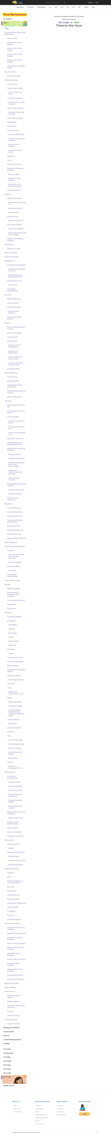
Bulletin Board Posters (41, 1114)
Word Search (61, 1108)
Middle (86, 7)
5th (73, 7)
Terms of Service (17, 1111)
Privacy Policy (16, 1108)
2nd (56, 7)
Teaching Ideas (39, 1108)
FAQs (14, 1105)
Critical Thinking (62, 1114)
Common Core (39, 1124)
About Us (16, 1101)
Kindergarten (41, 7)
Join (84, 1114)
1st (50, 7)
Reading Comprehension (42, 1117)
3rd (62, 7)
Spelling (37, 1120)
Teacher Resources (41, 1101)
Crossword (60, 1105)
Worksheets (20, 7)
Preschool (30, 7)
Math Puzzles (61, 1111)
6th (79, 7)
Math (37, 1111)
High (93, 7)
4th (68, 7)
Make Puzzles (62, 1101)
